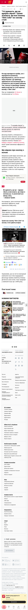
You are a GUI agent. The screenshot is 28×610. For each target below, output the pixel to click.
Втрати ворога (7, 438)
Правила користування (7, 389)
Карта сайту (18, 395)
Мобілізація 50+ (8, 447)
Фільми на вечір (8, 485)
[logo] (9, 2)
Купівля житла (7, 513)
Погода (6, 419)
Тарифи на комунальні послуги (12, 470)
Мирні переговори (8, 430)
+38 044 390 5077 (19, 352)
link (15, 358)
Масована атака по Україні (10, 434)
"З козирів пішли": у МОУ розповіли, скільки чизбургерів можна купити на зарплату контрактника (14, 128)
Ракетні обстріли (8, 426)
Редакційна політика (6, 379)
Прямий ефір (7, 413)
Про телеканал (5, 381)
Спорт (6, 521)
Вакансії (17, 387)
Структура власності (19, 390)
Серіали (6, 489)
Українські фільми (8, 483)
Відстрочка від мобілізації (10, 453)
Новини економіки (9, 462)
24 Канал (18, 92)
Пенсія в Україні (8, 474)
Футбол (6, 524)
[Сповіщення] (26, 2)
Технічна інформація (20, 382)
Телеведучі (4, 384)
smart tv (6, 564)
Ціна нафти (7, 464)
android (6, 560)
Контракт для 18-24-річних (10, 451)
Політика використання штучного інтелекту (7, 396)
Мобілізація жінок (8, 449)
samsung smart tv (16, 564)
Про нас (4, 374)
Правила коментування (20, 380)
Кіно (5, 479)
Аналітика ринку (8, 511)
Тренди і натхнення (9, 515)
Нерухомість (8, 510)
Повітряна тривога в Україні (11, 432)
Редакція (4, 376)
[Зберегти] (24, 45)
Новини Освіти (8, 494)
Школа (6, 498)
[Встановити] (14, 599)
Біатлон (6, 528)
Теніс (5, 526)
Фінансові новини (8, 468)
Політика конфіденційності (6, 392)
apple (16, 560)
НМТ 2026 (6, 500)
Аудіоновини (7, 417)
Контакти (17, 385)
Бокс (5, 522)
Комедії (6, 487)
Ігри (16, 397)
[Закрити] (25, 596)
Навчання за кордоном (10, 504)
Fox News (16, 94)
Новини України (8, 411)
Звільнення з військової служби (12, 445)
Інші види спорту (8, 530)
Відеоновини (7, 415)
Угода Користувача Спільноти (19, 377)
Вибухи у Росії (7, 436)
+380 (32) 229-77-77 (10, 585)
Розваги (4, 6)
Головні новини (8, 409)
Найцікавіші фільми (9, 481)
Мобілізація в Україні (10, 443)
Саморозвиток (7, 502)
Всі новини (7, 407)
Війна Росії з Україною (10, 424)
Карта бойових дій (8, 428)
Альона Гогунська (9, 22)
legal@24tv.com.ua (19, 587)
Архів (16, 392)
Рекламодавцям (5, 386)
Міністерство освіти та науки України (13, 496)
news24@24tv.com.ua (7, 352)
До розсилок (9, 550)
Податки (6, 472)
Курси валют (7, 466)
